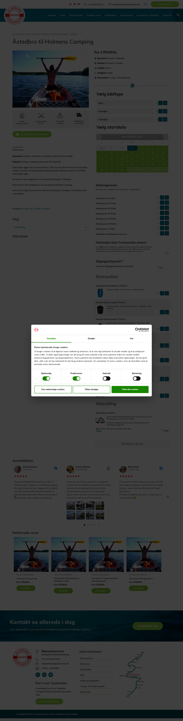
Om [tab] (131, 338)
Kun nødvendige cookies (53, 389)
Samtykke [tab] (51, 338)
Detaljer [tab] (91, 338)
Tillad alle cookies (130, 389)
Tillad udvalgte (91, 389)
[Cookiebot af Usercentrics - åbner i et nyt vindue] (137, 330)
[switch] (76, 378)
